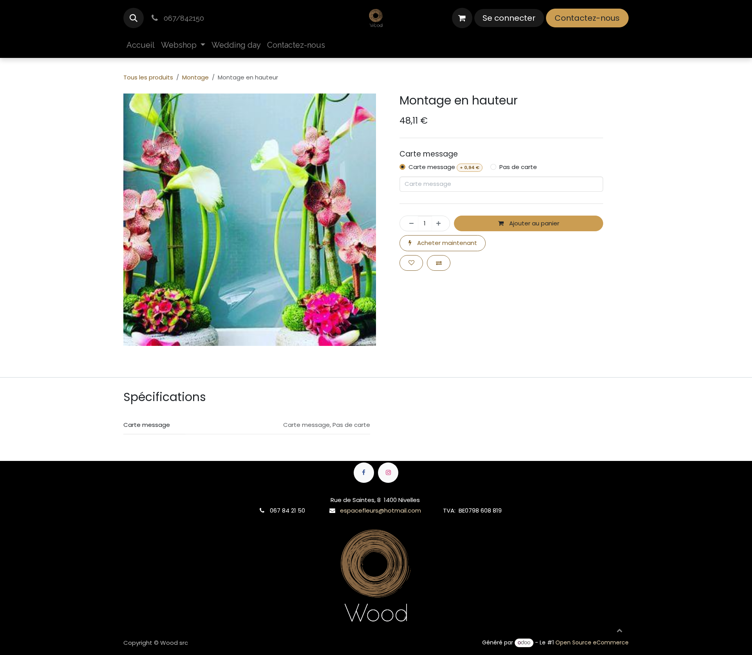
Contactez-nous (587, 18)
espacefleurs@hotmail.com (380, 510)
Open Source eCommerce (592, 642)
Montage (195, 77)
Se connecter (509, 18)
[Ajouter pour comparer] (438, 263)
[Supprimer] (409, 223)
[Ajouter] (441, 223)
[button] (133, 18)
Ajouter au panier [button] (533, 223)
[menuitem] (140, 45)
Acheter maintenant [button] (446, 243)
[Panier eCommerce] (462, 18)
